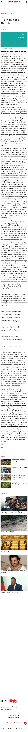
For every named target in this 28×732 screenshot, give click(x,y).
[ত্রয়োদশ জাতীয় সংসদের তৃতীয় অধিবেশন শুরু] (14, 462)
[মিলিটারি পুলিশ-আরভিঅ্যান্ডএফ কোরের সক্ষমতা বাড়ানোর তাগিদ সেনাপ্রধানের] (14, 477)
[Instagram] (21, 722)
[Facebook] (8, 722)
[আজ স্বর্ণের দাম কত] (14, 544)
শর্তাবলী (15, 707)
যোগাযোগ (3, 707)
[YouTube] (14, 722)
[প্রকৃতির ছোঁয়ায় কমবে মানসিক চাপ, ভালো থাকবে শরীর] (14, 485)
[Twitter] (11, 722)
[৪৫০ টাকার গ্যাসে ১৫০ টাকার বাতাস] (14, 470)
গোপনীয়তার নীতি (10, 707)
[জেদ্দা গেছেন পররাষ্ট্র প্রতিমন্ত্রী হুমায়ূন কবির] (14, 585)
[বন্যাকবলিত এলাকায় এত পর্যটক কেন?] (14, 524)
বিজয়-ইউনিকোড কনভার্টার (6, 709)
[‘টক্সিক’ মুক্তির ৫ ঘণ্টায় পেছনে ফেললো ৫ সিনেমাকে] (14, 505)
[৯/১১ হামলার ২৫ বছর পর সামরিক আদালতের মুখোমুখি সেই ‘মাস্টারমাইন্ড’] (14, 565)
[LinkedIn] (18, 722)
